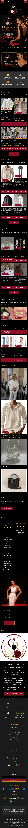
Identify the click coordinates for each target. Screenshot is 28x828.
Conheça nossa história (14, 693)
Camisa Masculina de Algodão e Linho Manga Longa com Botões (6, 184)
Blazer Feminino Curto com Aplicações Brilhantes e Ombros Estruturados (6, 112)
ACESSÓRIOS (4, 466)
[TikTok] (16, 765)
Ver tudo (14, 154)
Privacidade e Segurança (14, 732)
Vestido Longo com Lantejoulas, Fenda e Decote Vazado (19, 116)
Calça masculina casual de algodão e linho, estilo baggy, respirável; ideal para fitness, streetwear (20, 209)
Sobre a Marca (14, 727)
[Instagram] (11, 765)
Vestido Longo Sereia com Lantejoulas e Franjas (18, 141)
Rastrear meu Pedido (14, 742)
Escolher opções (7, 124)
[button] (3, 9)
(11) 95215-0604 (14, 752)
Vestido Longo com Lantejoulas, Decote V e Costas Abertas (7, 141)
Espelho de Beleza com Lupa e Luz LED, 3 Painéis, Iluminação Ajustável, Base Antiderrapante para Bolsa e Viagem (20, 350)
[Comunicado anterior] (2, 1)
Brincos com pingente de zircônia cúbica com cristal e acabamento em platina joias (20, 251)
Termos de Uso (14, 737)
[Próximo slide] (17, 44)
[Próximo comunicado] (25, 1)
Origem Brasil (4, 68)
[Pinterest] (19, 765)
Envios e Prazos (14, 739)
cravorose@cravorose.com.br (14, 754)
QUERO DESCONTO (14, 780)
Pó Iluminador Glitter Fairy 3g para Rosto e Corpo (7, 321)
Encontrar (7, 508)
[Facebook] (14, 765)
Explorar (9, 623)
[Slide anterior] (10, 44)
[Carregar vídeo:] (14, 647)
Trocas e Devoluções (14, 734)
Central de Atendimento (14, 730)
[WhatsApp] (9, 765)
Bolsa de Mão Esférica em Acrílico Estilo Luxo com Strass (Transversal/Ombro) (7, 251)
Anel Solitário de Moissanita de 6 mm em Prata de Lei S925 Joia (7, 278)
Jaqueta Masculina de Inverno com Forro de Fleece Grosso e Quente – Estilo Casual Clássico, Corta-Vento (7, 209)
